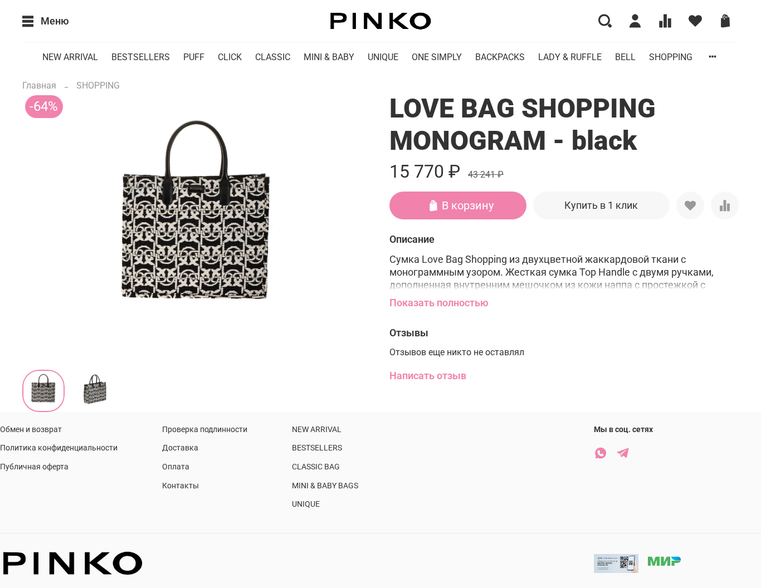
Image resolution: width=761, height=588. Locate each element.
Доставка (180, 448)
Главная (39, 85)
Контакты (180, 486)
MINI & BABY (329, 57)
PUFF (193, 57)
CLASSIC (272, 57)
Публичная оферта (34, 467)
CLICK (230, 57)
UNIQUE (383, 57)
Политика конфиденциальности (59, 448)
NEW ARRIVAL (70, 57)
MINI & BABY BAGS (325, 486)
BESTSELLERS (140, 57)
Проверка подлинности (204, 429)
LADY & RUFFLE (570, 57)
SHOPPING (670, 57)
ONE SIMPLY (437, 57)
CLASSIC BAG (316, 467)
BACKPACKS (500, 57)
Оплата (175, 467)
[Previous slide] (40, 226)
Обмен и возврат (31, 429)
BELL (625, 57)
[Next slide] (353, 226)
